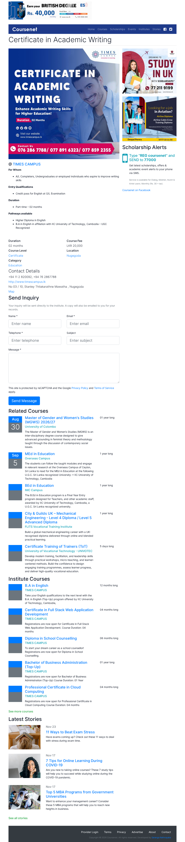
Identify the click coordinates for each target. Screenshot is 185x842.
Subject (71, 332)
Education (15, 265)
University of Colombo (40, 426)
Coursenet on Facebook (136, 190)
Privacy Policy (80, 387)
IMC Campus (34, 490)
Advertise (137, 832)
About (152, 832)
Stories (156, 29)
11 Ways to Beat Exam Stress (70, 732)
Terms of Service (104, 387)
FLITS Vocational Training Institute (48, 526)
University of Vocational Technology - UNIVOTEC (58, 551)
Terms (107, 832)
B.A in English (36, 585)
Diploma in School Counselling (51, 638)
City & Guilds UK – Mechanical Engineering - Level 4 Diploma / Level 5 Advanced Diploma (58, 517)
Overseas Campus (37, 458)
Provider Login (89, 832)
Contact (166, 832)
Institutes (144, 29)
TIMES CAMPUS (27, 164)
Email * (71, 316)
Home (91, 29)
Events (132, 29)
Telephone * (15, 332)
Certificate (15, 255)
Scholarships (117, 29)
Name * (13, 316)
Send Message (24, 401)
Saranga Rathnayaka (161, 837)
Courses (102, 29)
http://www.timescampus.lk (27, 281)
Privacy (121, 832)
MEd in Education (40, 454)
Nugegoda (74, 255)
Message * (14, 349)
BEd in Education (39, 485)
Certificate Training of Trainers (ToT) (56, 546)
